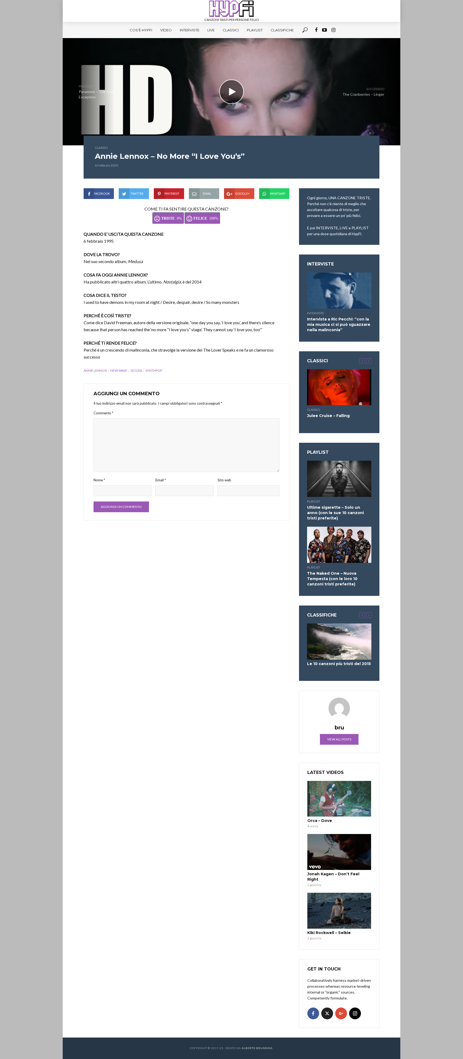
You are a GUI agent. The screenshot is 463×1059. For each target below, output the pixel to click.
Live (211, 30)
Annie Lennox (95, 370)
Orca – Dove (319, 820)
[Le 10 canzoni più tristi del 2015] (339, 641)
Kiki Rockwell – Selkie (329, 932)
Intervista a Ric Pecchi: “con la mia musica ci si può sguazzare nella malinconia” (338, 324)
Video (166, 30)
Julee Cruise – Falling (328, 415)
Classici (231, 30)
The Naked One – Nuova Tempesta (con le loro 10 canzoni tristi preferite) (332, 578)
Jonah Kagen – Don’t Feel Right (333, 877)
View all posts (339, 739)
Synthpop (153, 370)
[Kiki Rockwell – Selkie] (339, 911)
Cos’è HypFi (141, 30)
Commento (103, 413)
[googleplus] (341, 1013)
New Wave (118, 370)
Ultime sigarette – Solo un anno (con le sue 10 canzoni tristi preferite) (335, 513)
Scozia (136, 370)
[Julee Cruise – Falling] (339, 387)
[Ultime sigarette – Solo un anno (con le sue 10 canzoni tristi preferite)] (339, 479)
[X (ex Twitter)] (327, 1013)
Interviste (189, 30)
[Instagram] (355, 1013)
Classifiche (282, 30)
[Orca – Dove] (339, 799)
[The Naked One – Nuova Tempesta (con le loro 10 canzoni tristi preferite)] (339, 545)
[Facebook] (313, 1013)
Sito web (224, 480)
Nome (99, 480)
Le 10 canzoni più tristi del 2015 (339, 663)
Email (160, 480)
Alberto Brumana (257, 1048)
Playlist (255, 30)
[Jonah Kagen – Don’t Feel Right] (339, 852)
